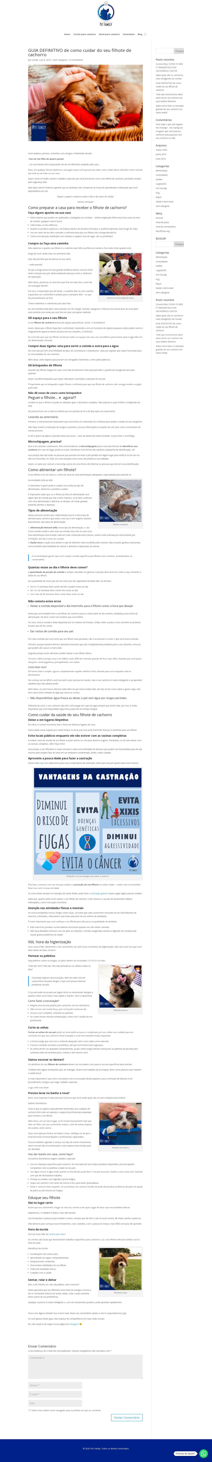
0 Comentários (76, 60)
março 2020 (161, 149)
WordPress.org (163, 231)
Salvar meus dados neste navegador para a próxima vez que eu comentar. (66, 1410)
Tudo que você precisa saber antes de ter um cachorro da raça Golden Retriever (169, 98)
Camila (35, 60)
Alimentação (161, 170)
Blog (140, 34)
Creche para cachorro (84, 34)
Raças (158, 197)
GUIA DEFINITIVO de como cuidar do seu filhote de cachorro (168, 86)
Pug (157, 192)
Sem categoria (60, 60)
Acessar (159, 217)
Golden (159, 179)
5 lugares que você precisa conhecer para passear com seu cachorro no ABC (169, 134)
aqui (42, 763)
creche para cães (57, 1234)
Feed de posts (162, 222)
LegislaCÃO (161, 183)
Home (67, 34)
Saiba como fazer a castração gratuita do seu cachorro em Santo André (170, 109)
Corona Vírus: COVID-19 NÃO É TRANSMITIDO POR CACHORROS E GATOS (169, 67)
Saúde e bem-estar (164, 201)
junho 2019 (161, 154)
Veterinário (129, 34)
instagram (74, 1324)
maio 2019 (161, 158)
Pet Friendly (161, 188)
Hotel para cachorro (109, 34)
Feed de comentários (166, 226)
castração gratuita (99, 893)
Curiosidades (162, 175)
